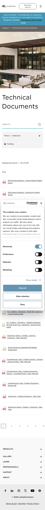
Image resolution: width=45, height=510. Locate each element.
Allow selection (22, 296)
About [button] (6, 477)
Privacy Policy (33, 504)
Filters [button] (17, 136)
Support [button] (7, 472)
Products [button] (8, 449)
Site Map (22, 504)
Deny (22, 304)
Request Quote (27, 6)
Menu (40, 6)
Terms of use (11, 504)
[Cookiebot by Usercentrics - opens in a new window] (28, 203)
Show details (31, 280)
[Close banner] (41, 203)
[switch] (38, 254)
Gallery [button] (7, 456)
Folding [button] (9, 144)
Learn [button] (6, 462)
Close (23, 23)
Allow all (22, 288)
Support (5, 28)
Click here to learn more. (31, 20)
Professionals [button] (10, 467)
